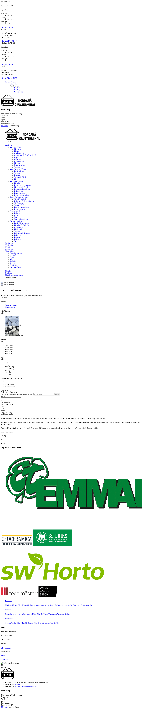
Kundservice (9, 619)
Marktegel (17, 163)
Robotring (17, 235)
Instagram (4, 659)
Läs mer (4, 298)
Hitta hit (4, 41)
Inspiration (9, 243)
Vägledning (9, 245)
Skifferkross (18, 203)
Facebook (4, 655)
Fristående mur (19, 171)
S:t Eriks (13, 261)
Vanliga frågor (19, 92)
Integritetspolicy (47, 623)
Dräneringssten (19, 209)
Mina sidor (13, 84)
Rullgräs (17, 213)
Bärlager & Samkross (21, 207)
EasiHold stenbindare (21, 223)
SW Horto (13, 263)
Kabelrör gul (18, 191)
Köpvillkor (37, 623)
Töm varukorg (6, 114)
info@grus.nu (6, 648)
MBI (11, 259)
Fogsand (17, 237)
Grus (16, 215)
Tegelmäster (14, 265)
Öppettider (9, 249)
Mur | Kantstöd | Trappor (18, 169)
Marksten (17, 149)
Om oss (8, 623)
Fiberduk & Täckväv (21, 225)
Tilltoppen (3, 666)
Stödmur (17, 173)
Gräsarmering (19, 161)
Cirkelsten (17, 159)
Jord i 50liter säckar (21, 219)
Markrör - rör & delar (21, 187)
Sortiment (8, 145)
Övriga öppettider (7, 27)
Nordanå (13, 255)
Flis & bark (18, 229)
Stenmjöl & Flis (19, 205)
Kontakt (17, 88)
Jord (15, 217)
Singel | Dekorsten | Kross (19, 197)
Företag (13, 82)
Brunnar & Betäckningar (23, 189)
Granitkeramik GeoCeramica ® (25, 155)
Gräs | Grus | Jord (16, 211)
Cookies (56, 623)
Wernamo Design (16, 267)
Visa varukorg (14, 126)
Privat (7, 82)
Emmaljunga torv (16, 253)
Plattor (16, 151)
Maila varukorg (16, 114)
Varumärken (9, 251)
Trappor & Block (20, 177)
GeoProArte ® (19, 153)
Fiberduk (17, 183)
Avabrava (18, 684)
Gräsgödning (18, 227)
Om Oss (17, 90)
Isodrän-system (19, 193)
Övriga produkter (16, 221)
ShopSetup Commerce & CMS (25, 686)
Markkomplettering (16, 181)
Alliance (13, 257)
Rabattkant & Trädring (22, 233)
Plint (15, 179)
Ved (15, 241)
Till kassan (4, 126)
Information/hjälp (7, 378)
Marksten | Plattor (16, 147)
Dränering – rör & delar (22, 185)
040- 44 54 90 (12, 78)
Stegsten (17, 167)
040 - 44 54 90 (12, 41)
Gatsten (17, 157)
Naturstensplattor (20, 165)
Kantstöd (17, 175)
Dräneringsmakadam (21, 195)
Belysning (17, 239)
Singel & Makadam (21, 199)
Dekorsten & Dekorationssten (24, 201)
